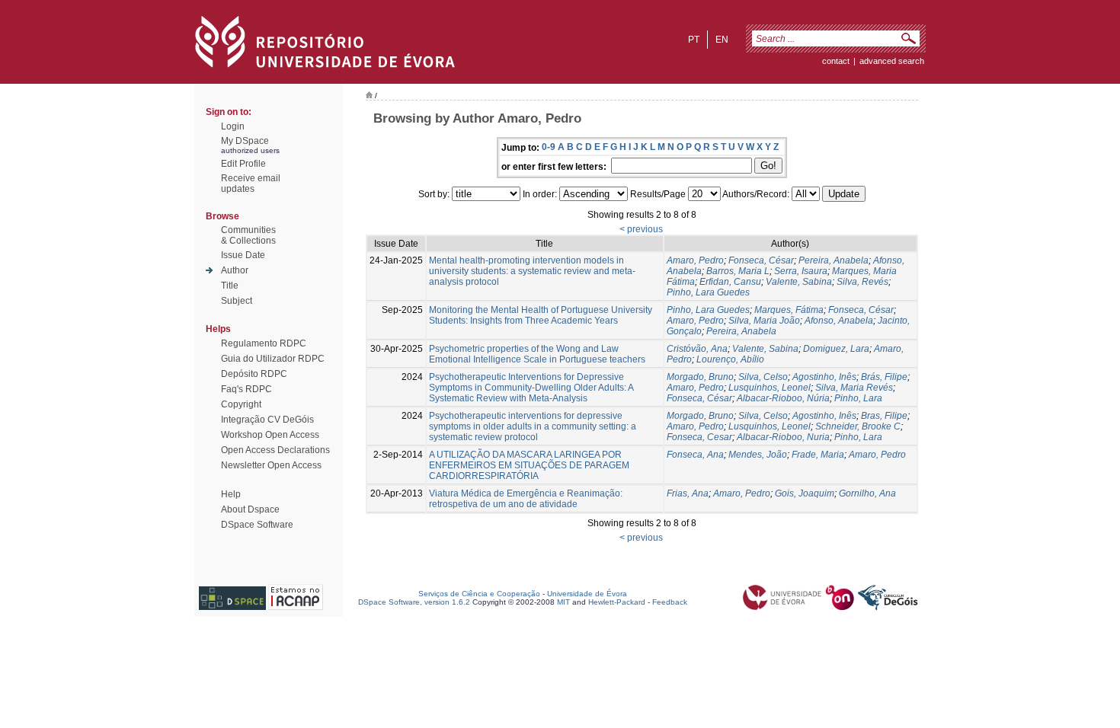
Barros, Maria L (738, 271)
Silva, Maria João (764, 320)
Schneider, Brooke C (858, 426)
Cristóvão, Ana (697, 348)
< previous (641, 229)
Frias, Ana (688, 493)
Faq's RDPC (246, 389)
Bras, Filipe (884, 415)
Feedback (669, 602)
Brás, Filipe (884, 377)
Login (233, 126)
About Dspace (250, 509)
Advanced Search (891, 60)
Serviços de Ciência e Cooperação (479, 593)
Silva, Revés (862, 281)
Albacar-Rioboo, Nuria (783, 437)
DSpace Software (257, 524)
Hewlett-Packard (616, 602)
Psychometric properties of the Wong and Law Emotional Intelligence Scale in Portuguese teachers (537, 354)
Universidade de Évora (587, 593)
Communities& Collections (248, 235)
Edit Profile (243, 163)
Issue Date (243, 255)
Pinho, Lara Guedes (708, 292)
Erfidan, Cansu (730, 281)
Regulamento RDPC (263, 343)
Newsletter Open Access (271, 465)
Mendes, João (757, 454)
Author (234, 270)
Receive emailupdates (250, 183)
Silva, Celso (763, 377)
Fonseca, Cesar (699, 437)
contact (836, 60)
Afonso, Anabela (839, 320)
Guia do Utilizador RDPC (273, 358)
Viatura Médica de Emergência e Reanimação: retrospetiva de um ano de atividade (525, 498)
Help (231, 494)
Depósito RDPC (254, 374)
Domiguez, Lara (836, 348)
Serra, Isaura (800, 271)
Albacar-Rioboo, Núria (783, 398)
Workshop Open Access (270, 434)
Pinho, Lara (858, 398)
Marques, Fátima (789, 310)
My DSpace (245, 141)
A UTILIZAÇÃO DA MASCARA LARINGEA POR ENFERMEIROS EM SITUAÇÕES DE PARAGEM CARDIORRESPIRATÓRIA (529, 465)
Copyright (241, 404)
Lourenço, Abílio (730, 359)
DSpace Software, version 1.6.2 (414, 602)
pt (693, 39)
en (721, 39)
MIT (563, 602)
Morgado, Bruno (700, 377)
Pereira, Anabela (833, 260)
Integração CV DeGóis (267, 419)
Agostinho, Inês (824, 377)
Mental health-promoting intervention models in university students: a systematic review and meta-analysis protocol (532, 271)
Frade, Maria (818, 454)
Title (229, 285)
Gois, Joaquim (804, 493)
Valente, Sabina (799, 281)
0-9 (548, 147)
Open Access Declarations (275, 450)
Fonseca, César (761, 260)
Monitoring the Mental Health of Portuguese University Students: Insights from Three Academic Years (540, 315)
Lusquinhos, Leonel (769, 387)
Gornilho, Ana (867, 493)
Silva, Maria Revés (854, 387)
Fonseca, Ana (695, 454)
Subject (236, 300)
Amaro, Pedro (695, 260)
